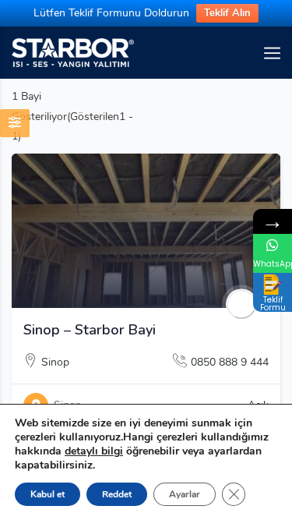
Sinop (55, 362)
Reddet (117, 494)
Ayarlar (184, 494)
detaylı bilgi (94, 451)
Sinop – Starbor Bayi (89, 329)
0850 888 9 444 (230, 362)
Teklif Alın (227, 13)
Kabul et (47, 494)
